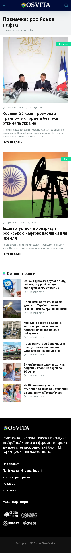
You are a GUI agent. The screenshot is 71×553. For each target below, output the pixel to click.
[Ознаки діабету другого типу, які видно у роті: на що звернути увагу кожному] (12, 296)
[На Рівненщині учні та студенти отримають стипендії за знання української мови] (12, 401)
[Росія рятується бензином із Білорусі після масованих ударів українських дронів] (12, 359)
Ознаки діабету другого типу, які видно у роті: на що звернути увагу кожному (45, 284)
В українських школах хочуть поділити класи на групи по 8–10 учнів (45, 368)
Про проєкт (11, 464)
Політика (63, 44)
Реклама (9, 483)
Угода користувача (16, 477)
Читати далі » (12, 142)
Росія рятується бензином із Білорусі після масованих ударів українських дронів (44, 347)
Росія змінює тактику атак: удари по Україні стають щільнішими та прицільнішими (45, 305)
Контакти (9, 490)
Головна (7, 30)
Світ (66, 159)
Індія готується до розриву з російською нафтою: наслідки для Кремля (35, 233)
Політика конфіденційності (22, 470)
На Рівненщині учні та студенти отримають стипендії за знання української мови (46, 389)
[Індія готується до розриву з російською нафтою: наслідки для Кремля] (35, 185)
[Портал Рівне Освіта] (35, 5)
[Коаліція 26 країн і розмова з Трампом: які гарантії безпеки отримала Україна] (35, 70)
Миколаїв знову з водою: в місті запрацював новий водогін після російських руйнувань (43, 328)
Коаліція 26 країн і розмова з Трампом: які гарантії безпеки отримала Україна (30, 118)
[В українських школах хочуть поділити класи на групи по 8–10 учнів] (12, 380)
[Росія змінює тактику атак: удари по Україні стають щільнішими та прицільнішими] (12, 317)
